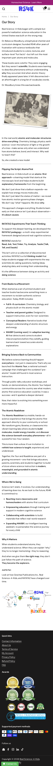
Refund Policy (8, 661)
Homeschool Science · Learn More (26, 2)
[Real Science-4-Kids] (26, 8)
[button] (3, 8)
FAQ (4, 665)
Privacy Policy (8, 657)
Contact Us (11, 764)
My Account (8, 653)
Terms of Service (10, 649)
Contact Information (12, 641)
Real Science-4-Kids (30, 759)
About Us (6, 645)
